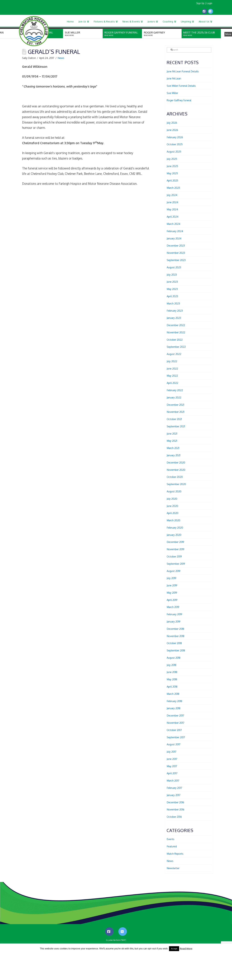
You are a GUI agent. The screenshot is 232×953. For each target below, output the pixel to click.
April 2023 (172, 296)
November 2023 (176, 252)
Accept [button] (174, 948)
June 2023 (172, 281)
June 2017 (172, 759)
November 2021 (175, 411)
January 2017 (173, 795)
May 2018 (172, 679)
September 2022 (176, 346)
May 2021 (172, 440)
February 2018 (174, 701)
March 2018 (173, 693)
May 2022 (172, 375)
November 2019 (175, 549)
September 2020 (176, 484)
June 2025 (172, 166)
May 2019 (172, 592)
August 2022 (174, 354)
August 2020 (174, 491)
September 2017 (176, 737)
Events (170, 839)
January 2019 (173, 621)
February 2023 (175, 310)
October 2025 (175, 144)
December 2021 (175, 404)
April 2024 (172, 216)
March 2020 (173, 520)
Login (209, 3)
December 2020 (176, 462)
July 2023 (172, 274)
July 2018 (171, 665)
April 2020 (172, 513)
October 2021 (174, 419)
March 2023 (173, 303)
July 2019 (171, 578)
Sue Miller (172, 93)
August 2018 (173, 657)
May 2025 (172, 173)
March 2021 (173, 448)
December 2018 (175, 628)
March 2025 (173, 187)
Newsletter (173, 868)
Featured (172, 846)
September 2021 (176, 426)
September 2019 (176, 563)
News (61, 58)
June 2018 (172, 672)
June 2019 (172, 585)
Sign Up (200, 3)
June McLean (174, 78)
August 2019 (173, 571)
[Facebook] (204, 11)
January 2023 (174, 317)
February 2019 (174, 614)
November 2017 (175, 722)
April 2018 (172, 686)
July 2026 (172, 122)
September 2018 (176, 650)
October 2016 (174, 816)
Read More (186, 948)
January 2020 (174, 534)
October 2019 (174, 556)
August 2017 (173, 744)
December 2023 (176, 245)
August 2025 (174, 151)
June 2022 (172, 368)
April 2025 (172, 180)
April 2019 (172, 599)
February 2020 (175, 527)
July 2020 (172, 498)
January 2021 (173, 455)
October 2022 (175, 339)
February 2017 (174, 787)
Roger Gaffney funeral (179, 100)
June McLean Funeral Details (183, 71)
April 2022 (172, 383)
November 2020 (176, 469)
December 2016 (175, 802)
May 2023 (172, 289)
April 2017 (172, 773)
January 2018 (173, 708)
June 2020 (172, 506)
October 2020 (175, 476)
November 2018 (175, 636)
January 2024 (174, 238)
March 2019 (173, 607)
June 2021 (172, 433)
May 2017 (172, 766)
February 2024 (175, 231)
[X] (210, 11)
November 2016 (175, 809)
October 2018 (174, 643)
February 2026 (175, 137)
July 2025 (172, 158)
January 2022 (174, 397)
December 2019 (175, 542)
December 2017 (175, 715)
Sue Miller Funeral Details (181, 85)
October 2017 (174, 730)
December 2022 (176, 325)
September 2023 (176, 260)
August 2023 (174, 267)
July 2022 (172, 361)
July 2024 (172, 195)
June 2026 (172, 130)
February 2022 (175, 390)
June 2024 (172, 202)
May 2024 (172, 209)
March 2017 (173, 780)
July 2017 (171, 751)
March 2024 (173, 223)
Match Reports (175, 853)
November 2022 (176, 332)
